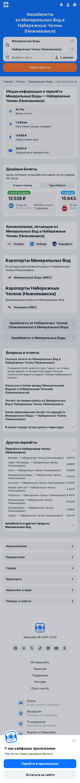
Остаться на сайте (40, 775)
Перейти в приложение (40, 764)
